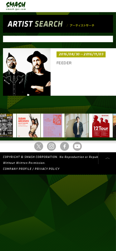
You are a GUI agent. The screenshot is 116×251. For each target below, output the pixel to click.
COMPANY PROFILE (17, 169)
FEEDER (64, 63)
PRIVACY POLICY (47, 169)
